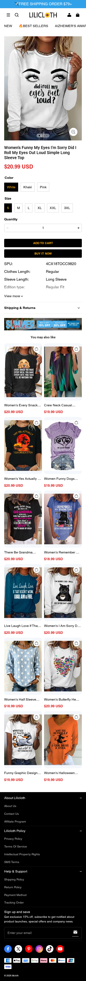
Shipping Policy (14, 879)
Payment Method (15, 895)
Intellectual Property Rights (22, 854)
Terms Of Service (15, 846)
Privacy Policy (13, 838)
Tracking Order (14, 902)
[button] (8, 15)
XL (40, 208)
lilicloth (15, 975)
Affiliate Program (15, 821)
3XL (67, 208)
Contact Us (11, 813)
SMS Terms (11, 862)
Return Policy (13, 887)
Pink (43, 187)
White (11, 187)
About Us (10, 806)
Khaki (27, 187)
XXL (53, 208)
